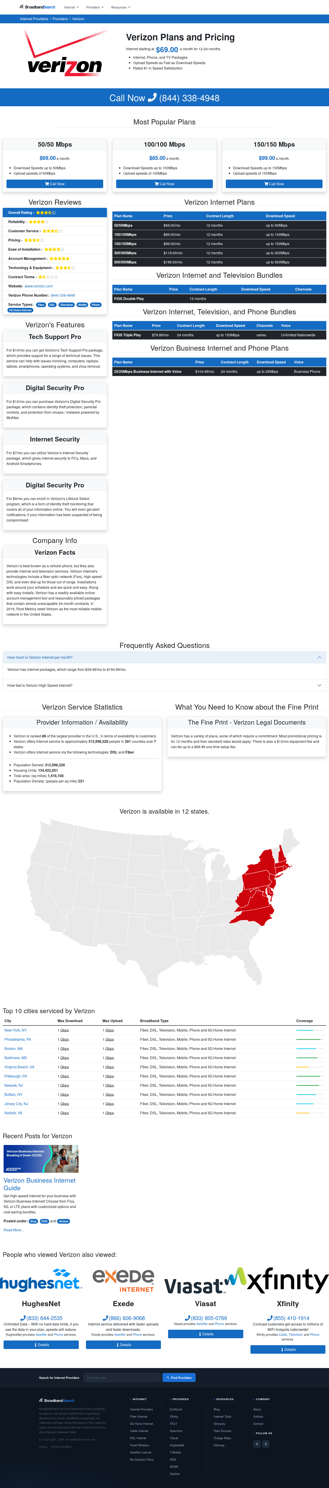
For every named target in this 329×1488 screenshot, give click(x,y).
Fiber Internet (138, 1416)
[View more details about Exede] (123, 1280)
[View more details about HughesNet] (41, 1280)
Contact (258, 1423)
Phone (96, 305)
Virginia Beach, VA (19, 1066)
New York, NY (15, 1030)
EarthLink (176, 1409)
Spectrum (176, 1431)
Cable (283, 1334)
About (257, 1409)
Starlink (175, 1474)
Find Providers (181, 1377)
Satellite (41, 1334)
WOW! (174, 1466)
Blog (33, 1221)
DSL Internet (138, 1438)
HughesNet (177, 1445)
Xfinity (174, 1416)
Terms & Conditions (61, 1446)
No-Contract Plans (142, 1459)
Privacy (43, 1446)
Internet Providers (141, 1409)
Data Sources (222, 1431)
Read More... (14, 1229)
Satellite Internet (140, 1452)
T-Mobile (175, 1452)
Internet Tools (222, 1416)
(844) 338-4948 (164, 97)
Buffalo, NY (13, 1094)
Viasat (174, 1438)
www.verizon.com (39, 286)
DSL (52, 305)
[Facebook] (257, 1444)
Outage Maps (222, 1438)
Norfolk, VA (13, 1112)
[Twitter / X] (265, 1444)
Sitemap (219, 1445)
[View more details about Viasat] (205, 1280)
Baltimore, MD (15, 1057)
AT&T (173, 1423)
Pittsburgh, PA (15, 1076)
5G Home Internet (20, 310)
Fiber (41, 305)
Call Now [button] (57, 183)
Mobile (82, 305)
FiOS (44, 1221)
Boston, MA (13, 1048)
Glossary (219, 1423)
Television (66, 305)
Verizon (63, 1221)
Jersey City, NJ (16, 1103)
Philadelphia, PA (17, 1039)
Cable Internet (139, 1431)
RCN (173, 1459)
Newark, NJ (13, 1085)
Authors (258, 1416)
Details (43, 1344)
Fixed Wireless (139, 1445)
